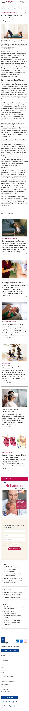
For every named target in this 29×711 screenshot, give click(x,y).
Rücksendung (4, 660)
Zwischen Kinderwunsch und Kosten (14, 455)
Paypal (2, 667)
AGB (2, 679)
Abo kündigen (4, 689)
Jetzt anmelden (8, 650)
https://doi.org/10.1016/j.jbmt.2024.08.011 (12, 203)
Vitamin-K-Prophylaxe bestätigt (12, 324)
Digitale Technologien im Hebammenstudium (10, 410)
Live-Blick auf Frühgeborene (11, 566)
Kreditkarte (4, 670)
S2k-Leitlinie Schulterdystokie (12, 620)
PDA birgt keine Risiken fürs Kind (13, 283)
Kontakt (8, 697)
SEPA (2, 672)
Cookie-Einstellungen (6, 692)
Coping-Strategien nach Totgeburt (13, 241)
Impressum (3, 686)
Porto (2, 658)
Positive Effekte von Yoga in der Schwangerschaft (13, 367)
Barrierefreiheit (4, 684)
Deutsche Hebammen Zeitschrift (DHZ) (13, 7)
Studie (24, 7)
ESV (2, 7)
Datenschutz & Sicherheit (7, 681)
